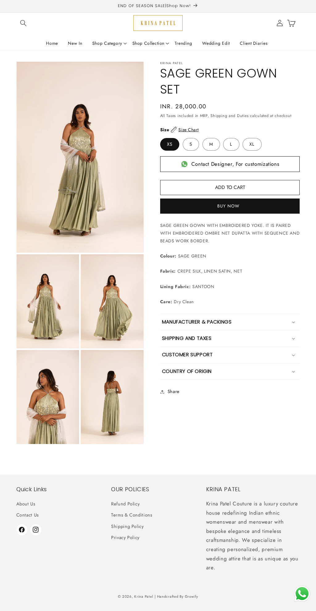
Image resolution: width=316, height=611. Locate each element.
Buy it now (230, 206)
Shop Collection (148, 43)
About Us (25, 503)
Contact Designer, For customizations (235, 164)
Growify (191, 596)
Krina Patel (143, 596)
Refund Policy (125, 503)
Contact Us (27, 515)
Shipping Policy (127, 526)
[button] (23, 23)
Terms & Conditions (131, 515)
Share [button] (174, 391)
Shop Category (107, 43)
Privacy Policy (125, 537)
